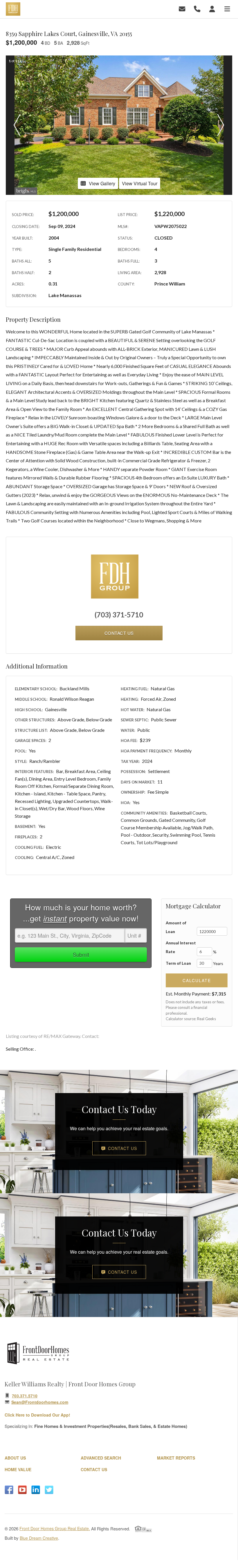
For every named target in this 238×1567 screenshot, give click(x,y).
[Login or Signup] (213, 8)
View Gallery (102, 183)
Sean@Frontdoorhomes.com (39, 1402)
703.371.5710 (24, 1396)
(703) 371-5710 (119, 614)
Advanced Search (101, 1458)
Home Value (18, 1469)
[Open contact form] (183, 8)
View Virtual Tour (139, 183)
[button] (17, 125)
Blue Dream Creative (39, 1538)
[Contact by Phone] (198, 8)
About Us (15, 1458)
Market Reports (176, 1458)
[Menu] (228, 8)
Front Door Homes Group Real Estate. (54, 1528)
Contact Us (122, 1148)
